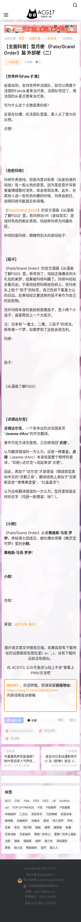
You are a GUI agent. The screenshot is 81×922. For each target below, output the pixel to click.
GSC (46, 800)
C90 (17, 800)
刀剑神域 (51, 814)
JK (54, 800)
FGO (36, 800)
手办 (17, 827)
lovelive (65, 800)
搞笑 (47, 827)
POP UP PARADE (23, 807)
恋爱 (7, 827)
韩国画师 (31, 847)
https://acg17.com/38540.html (32, 690)
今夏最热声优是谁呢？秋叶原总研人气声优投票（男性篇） (20, 760)
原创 (46, 821)
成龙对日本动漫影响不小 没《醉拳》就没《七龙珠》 (61, 760)
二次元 (24, 814)
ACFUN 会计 (25, 624)
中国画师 (10, 814)
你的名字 (37, 814)
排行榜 (27, 827)
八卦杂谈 (50, 38)
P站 (40, 807)
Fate (26, 800)
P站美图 (65, 807)
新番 (68, 827)
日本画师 (25, 834)
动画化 (36, 821)
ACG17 (13, 685)
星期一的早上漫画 (65, 834)
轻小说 (18, 847)
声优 (70, 821)
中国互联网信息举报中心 (43, 886)
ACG (8, 800)
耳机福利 (61, 841)
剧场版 (9, 821)
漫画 (17, 841)
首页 (22, 38)
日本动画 (10, 834)
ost (7, 807)
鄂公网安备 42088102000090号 (43, 880)
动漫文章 (34, 38)
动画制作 (22, 821)
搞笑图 (58, 827)
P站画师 (51, 807)
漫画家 (27, 841)
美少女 (49, 841)
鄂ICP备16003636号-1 (40, 874)
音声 (43, 847)
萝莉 (7, 847)
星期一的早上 (42, 834)
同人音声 (58, 821)
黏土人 (54, 847)
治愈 (7, 841)
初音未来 (66, 814)
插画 (38, 827)
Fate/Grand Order (23, 210)
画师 (38, 841)
